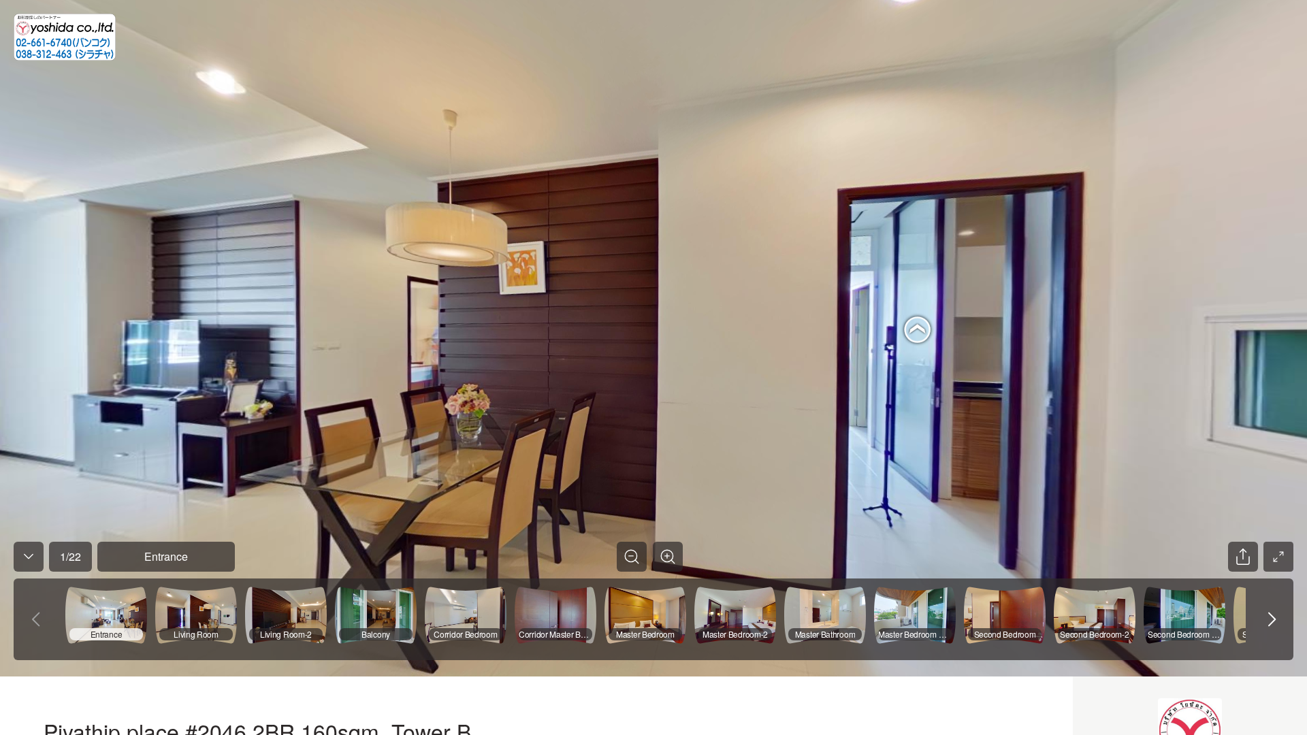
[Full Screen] (1278, 557)
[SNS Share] (1243, 557)
